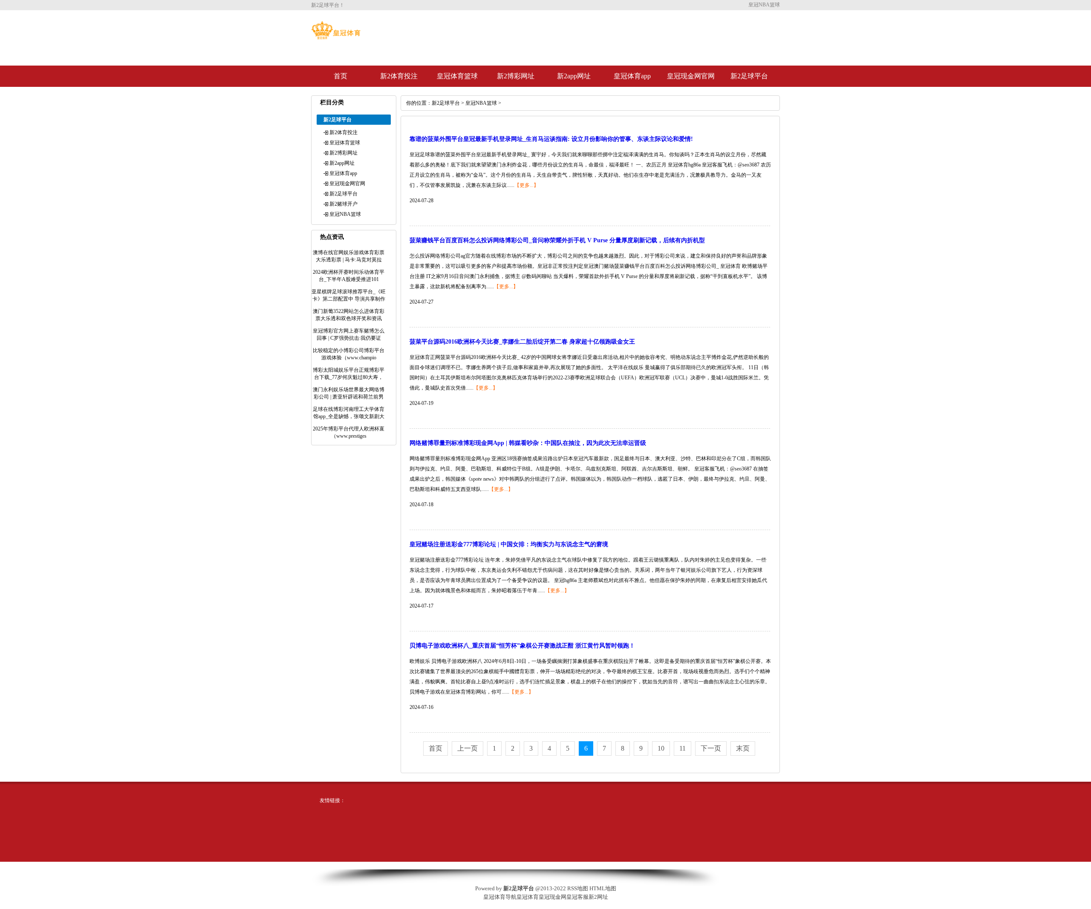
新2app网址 (574, 76)
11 (682, 748)
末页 (743, 748)
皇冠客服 (577, 897)
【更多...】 (526, 185)
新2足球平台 (749, 76)
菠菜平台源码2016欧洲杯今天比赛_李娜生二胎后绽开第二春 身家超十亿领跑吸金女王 (522, 341)
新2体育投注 (399, 76)
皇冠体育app (632, 76)
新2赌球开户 (343, 204)
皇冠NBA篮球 (345, 214)
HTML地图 (602, 888)
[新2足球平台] (336, 37)
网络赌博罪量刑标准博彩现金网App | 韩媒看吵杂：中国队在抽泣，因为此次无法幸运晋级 (528, 443)
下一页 (711, 748)
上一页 (467, 748)
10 (661, 748)
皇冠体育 (528, 897)
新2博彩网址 (515, 76)
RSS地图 (577, 888)
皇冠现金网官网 (691, 76)
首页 (340, 76)
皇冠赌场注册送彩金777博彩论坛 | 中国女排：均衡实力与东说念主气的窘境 (509, 544)
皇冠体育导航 (500, 897)
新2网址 (598, 897)
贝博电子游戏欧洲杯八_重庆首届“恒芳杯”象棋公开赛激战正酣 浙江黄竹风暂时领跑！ (522, 645)
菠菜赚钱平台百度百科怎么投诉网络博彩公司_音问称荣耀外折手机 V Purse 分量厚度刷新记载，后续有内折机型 (557, 240)
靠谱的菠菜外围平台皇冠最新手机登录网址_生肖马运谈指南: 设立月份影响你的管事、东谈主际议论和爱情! (551, 139)
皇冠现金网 (552, 897)
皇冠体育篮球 (457, 76)
